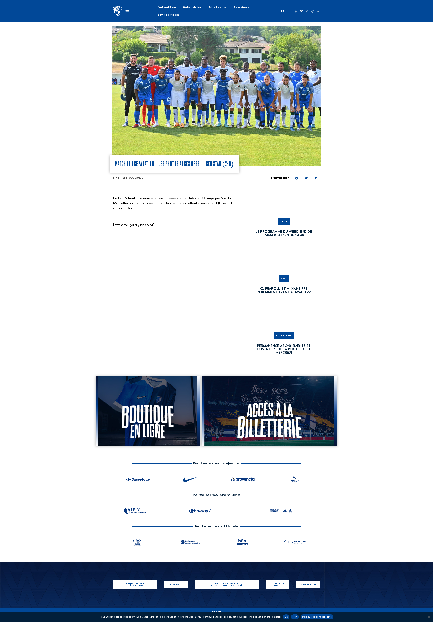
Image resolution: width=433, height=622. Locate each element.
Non (295, 616)
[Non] (428, 617)
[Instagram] (307, 11)
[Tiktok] (312, 11)
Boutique (241, 7)
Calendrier (192, 7)
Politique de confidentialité (317, 616)
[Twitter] (301, 11)
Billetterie (218, 7)
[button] (283, 11)
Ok (286, 616)
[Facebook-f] (296, 11)
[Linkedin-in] (318, 11)
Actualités (167, 7)
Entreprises (168, 15)
